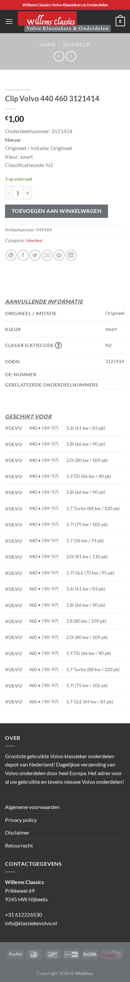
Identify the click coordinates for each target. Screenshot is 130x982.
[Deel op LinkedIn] (71, 255)
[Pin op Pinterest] (59, 255)
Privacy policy (21, 820)
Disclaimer (17, 832)
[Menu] (9, 21)
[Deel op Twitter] (35, 255)
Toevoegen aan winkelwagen (57, 211)
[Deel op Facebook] (23, 255)
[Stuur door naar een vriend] (47, 255)
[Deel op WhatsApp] (11, 255)
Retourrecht (19, 845)
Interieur (76, 45)
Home (48, 45)
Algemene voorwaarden (32, 807)
